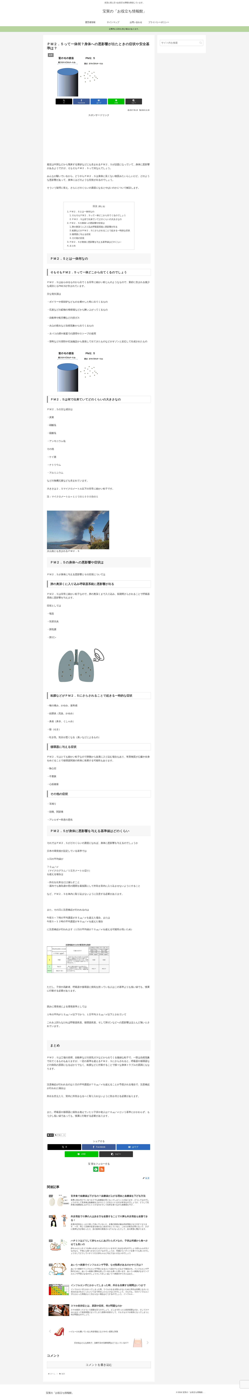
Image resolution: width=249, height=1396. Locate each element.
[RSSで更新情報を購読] (101, 1169)
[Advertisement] (99, 135)
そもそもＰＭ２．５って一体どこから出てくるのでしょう (99, 215)
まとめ (72, 245)
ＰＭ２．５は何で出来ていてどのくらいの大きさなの (97, 219)
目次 (95, 206)
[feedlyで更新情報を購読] (95, 1169)
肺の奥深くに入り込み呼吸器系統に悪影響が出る (94, 227)
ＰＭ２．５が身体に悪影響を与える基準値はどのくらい (95, 242)
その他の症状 (78, 238)
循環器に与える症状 (81, 234)
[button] (133, 101)
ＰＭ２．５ (61, 1135)
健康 (51, 1135)
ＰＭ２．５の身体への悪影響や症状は (87, 223)
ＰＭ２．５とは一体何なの (81, 211)
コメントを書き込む (99, 1364)
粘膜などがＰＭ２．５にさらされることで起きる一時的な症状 (101, 230)
